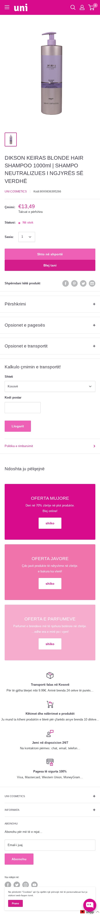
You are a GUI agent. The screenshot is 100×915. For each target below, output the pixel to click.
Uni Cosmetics (16, 191)
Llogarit (18, 426)
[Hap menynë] (7, 7)
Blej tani (50, 265)
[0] (91, 7)
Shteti (9, 376)
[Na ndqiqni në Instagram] (25, 885)
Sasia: (9, 237)
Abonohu (19, 859)
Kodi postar (13, 397)
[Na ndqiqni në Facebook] (8, 885)
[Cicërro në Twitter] (83, 283)
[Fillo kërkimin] (73, 7)
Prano (15, 903)
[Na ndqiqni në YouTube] (34, 885)
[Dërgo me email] (92, 283)
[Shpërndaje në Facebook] (65, 283)
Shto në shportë (50, 254)
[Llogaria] (82, 7)
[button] (90, 912)
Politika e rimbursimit (19, 446)
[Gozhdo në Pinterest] (74, 283)
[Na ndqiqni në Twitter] (16, 885)
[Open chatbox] (89, 905)
